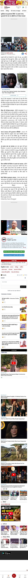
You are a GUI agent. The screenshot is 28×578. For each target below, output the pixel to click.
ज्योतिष (21, 267)
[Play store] (23, 7)
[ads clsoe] (27, 570)
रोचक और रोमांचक (15, 272)
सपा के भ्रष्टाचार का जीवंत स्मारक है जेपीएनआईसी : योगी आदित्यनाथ (5, 533)
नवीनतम (5, 524)
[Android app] (6, 553)
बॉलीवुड (7, 11)
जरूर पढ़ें (5, 489)
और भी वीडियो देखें (5, 504)
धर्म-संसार (24, 11)
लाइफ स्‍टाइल (4, 269)
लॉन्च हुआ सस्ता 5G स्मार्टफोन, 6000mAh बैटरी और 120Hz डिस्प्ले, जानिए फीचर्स (5, 546)
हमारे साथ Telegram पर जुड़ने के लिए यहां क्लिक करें (14, 255)
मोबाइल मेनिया (6, 537)
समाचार (2, 11)
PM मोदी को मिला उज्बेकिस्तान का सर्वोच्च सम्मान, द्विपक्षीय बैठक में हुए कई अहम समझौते (14, 498)
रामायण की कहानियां (6, 272)
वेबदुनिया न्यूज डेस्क (9, 52)
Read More (7, 232)
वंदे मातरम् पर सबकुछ (15, 11)
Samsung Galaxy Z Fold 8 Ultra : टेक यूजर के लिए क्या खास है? (14, 546)
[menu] (2, 7)
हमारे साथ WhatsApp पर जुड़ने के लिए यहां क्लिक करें (14, 251)
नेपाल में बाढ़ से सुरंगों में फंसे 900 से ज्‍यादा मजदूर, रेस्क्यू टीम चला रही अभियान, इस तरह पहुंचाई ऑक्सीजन (5, 498)
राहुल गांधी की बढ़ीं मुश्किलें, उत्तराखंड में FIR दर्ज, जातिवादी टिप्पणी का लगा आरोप (14, 533)
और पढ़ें (24, 247)
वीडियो (4, 502)
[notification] (26, 7)
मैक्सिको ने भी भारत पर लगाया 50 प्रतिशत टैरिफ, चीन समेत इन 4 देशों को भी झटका (13, 263)
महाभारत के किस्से (17, 269)
